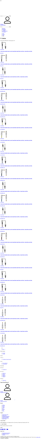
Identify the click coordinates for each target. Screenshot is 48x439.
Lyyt (3, 408)
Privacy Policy (4, 418)
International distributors (5, 416)
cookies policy (38, 437)
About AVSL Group (5, 414)
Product (3, 34)
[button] (10, 16)
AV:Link (3, 405)
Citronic (3, 407)
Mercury (3, 409)
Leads (3, 35)
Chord (3, 406)
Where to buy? (4, 415)
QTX (3, 410)
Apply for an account (5, 417)
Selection (3, 434)
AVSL (3, 33)
